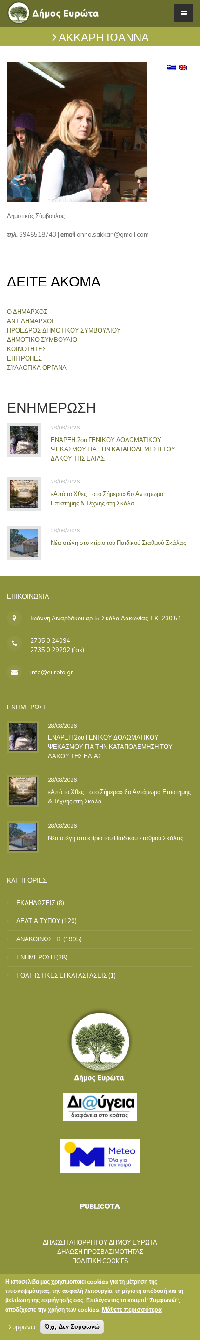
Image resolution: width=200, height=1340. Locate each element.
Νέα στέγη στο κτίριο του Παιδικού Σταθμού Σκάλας (118, 542)
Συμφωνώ (22, 1327)
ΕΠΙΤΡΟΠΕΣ (24, 358)
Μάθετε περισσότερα (132, 1309)
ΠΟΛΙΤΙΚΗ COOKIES (100, 1261)
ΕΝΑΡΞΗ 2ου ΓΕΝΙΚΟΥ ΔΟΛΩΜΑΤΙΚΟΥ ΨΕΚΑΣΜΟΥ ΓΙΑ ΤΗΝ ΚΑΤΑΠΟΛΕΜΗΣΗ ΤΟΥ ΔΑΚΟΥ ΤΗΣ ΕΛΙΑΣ (113, 448)
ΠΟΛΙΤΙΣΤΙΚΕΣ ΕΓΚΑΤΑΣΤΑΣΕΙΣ (61, 975)
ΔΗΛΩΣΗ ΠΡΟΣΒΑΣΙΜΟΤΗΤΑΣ (100, 1251)
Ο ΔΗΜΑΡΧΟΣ (27, 311)
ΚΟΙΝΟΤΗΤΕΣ (26, 349)
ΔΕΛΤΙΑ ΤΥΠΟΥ (38, 921)
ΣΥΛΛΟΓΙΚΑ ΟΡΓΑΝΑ (37, 367)
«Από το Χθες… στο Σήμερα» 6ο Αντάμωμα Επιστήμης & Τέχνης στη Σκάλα (107, 498)
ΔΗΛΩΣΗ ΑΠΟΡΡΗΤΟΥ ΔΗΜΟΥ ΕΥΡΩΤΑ (100, 1242)
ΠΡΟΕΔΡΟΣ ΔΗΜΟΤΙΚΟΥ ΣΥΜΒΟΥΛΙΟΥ (64, 330)
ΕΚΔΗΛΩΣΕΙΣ (35, 902)
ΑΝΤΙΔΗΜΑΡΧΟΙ (30, 321)
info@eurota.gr (51, 672)
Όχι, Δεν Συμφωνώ (72, 1326)
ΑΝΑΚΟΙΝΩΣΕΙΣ (39, 939)
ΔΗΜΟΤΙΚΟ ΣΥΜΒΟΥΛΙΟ (42, 339)
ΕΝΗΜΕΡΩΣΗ (35, 957)
